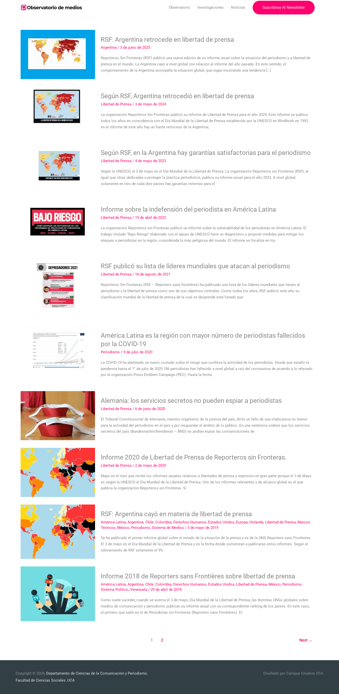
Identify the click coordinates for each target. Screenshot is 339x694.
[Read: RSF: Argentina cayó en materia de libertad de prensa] (58, 531)
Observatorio (179, 7)
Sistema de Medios (168, 527)
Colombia (163, 522)
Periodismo (110, 352)
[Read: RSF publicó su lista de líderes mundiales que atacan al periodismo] (58, 287)
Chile (149, 522)
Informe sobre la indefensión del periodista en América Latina (188, 209)
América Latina (113, 522)
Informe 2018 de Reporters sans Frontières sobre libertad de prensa (198, 576)
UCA (71, 680)
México (123, 527)
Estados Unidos (221, 522)
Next (305, 640)
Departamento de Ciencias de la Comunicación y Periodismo (96, 673)
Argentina (109, 47)
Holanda (256, 522)
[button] (284, 7)
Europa (242, 522)
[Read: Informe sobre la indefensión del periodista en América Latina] (58, 224)
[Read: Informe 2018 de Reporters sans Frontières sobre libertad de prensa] (58, 593)
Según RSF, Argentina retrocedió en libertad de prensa (177, 96)
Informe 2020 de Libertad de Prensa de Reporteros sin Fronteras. (194, 457)
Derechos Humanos (189, 522)
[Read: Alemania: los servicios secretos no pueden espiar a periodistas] (58, 415)
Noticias (238, 7)
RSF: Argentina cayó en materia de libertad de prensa (176, 514)
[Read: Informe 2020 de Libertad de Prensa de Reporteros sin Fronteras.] (58, 472)
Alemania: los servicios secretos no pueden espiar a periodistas (191, 400)
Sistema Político (114, 589)
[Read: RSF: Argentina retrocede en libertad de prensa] (58, 54)
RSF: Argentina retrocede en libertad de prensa (167, 39)
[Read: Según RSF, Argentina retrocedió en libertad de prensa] (58, 111)
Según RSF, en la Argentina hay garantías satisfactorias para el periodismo (206, 152)
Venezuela (138, 589)
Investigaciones (211, 7)
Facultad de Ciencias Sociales (41, 680)
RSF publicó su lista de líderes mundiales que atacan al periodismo (195, 266)
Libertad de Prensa (116, 104)
